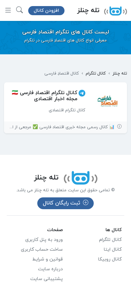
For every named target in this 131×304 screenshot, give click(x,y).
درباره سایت (50, 269)
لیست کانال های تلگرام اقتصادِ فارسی (65, 32)
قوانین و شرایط (47, 259)
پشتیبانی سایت (46, 279)
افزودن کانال (46, 10)
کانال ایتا (113, 249)
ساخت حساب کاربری (42, 249)
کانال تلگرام (110, 240)
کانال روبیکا (110, 259)
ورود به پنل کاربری (44, 240)
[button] (19, 10)
